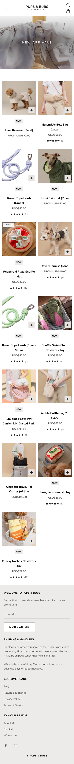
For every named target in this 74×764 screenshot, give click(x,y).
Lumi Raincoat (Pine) (55, 198)
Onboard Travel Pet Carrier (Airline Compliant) (19, 489)
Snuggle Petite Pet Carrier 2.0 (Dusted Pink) (19, 421)
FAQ (6, 686)
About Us (9, 723)
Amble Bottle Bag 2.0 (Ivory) (55, 415)
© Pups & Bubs (37, 755)
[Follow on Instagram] (15, 745)
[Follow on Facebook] (6, 745)
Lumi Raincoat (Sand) (19, 130)
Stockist (8, 729)
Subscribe (19, 627)
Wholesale (10, 735)
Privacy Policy (12, 699)
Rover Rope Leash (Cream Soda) (19, 347)
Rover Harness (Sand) (55, 266)
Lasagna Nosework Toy (55, 492)
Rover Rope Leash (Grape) (19, 200)
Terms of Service (13, 705)
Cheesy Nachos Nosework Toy (19, 563)
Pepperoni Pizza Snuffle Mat (19, 274)
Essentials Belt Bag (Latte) (55, 127)
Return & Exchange (15, 693)
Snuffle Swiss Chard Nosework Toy (55, 347)
